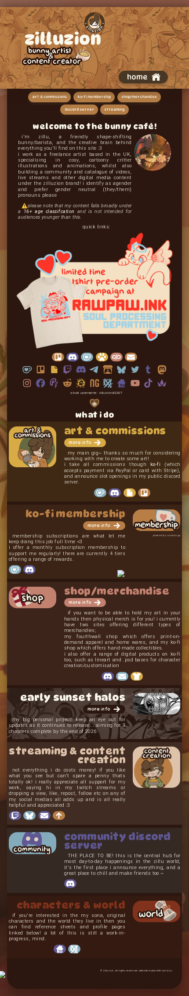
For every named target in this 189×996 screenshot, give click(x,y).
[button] (143, 77)
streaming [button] (114, 109)
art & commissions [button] (49, 96)
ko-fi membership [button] (94, 96)
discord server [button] (79, 109)
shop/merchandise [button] (139, 96)
